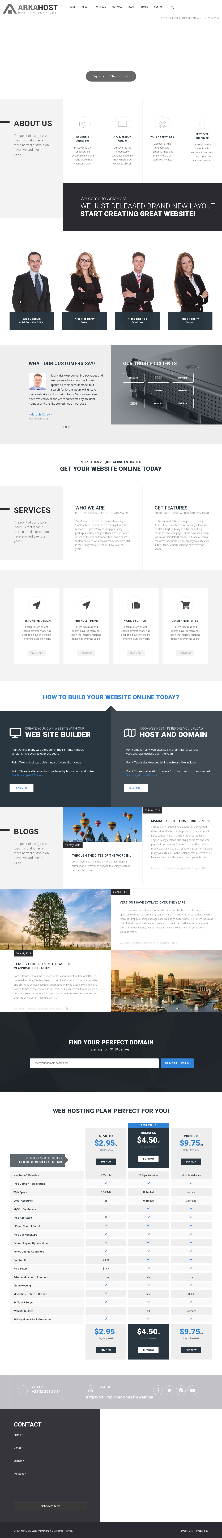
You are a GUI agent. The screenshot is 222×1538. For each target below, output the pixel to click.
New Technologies (177, 868)
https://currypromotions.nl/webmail (181, 18)
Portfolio (100, 7)
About (85, 7)
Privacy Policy (201, 1530)
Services (117, 7)
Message (20, 1473)
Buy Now (106, 1161)
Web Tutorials (56, 1008)
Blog (131, 7)
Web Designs (193, 868)
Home (72, 7)
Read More (21, 788)
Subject (19, 1460)
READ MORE (36, 653)
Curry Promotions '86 (42, 1530)
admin (158, 868)
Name (18, 1434)
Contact (159, 7)
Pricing (144, 7)
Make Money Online (145, 942)
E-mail (18, 1447)
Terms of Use (186, 1530)
